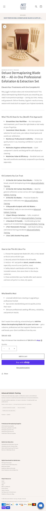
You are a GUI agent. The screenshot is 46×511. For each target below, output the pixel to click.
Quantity (4, 344)
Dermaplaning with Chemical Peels (9, 446)
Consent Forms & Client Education (9, 464)
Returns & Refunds (6, 486)
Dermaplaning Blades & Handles (9, 428)
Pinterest (4, 414)
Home (3, 481)
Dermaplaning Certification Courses (10, 444)
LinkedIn (8, 414)
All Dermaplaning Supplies (8, 426)
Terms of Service (5, 490)
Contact (3, 483)
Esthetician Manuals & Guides (8, 468)
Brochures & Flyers (6, 466)
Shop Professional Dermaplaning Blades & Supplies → (23, 18)
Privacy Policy (5, 488)
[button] (4, 6)
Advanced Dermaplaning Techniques (10, 448)
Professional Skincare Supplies (9, 433)
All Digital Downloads (7, 462)
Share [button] (6, 374)
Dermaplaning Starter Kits (8, 429)
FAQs (3, 484)
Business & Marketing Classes (8, 450)
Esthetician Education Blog (8, 494)
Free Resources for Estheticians (9, 492)
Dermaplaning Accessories (8, 431)
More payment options (23, 367)
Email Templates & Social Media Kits (10, 470)
